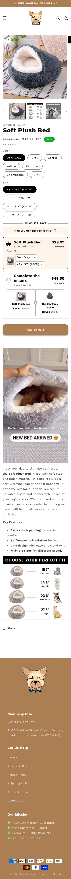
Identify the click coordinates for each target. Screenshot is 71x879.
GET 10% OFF (35, 459)
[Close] (64, 409)
